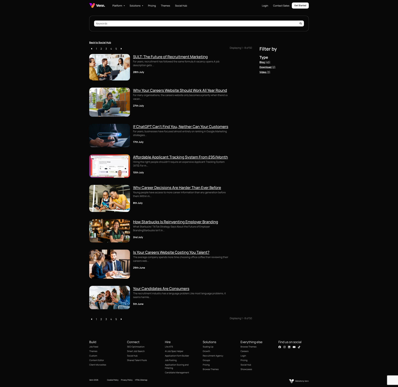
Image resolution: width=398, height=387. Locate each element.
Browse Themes (211, 369)
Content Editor (96, 360)
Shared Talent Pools (137, 360)
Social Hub (181, 5)
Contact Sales (281, 5)
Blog (264, 62)
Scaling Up (208, 346)
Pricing (152, 5)
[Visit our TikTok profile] (299, 347)
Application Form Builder (177, 355)
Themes (165, 5)
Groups (206, 360)
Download (267, 67)
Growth (206, 351)
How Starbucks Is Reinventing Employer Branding (175, 221)
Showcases (246, 369)
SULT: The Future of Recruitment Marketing (170, 56)
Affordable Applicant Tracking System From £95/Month (180, 157)
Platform (117, 5)
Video (264, 72)
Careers (244, 351)
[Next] (121, 49)
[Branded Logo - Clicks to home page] (97, 5)
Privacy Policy (127, 380)
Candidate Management (177, 372)
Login (265, 5)
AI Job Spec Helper (174, 351)
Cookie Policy (112, 380)
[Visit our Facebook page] (279, 347)
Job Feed (93, 346)
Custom (93, 355)
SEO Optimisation (135, 346)
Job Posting (171, 360)
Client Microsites (97, 364)
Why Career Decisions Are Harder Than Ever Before (177, 187)
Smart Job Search (136, 351)
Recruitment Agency (213, 355)
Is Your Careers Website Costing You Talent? (171, 252)
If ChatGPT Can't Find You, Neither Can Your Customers (180, 126)
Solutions (135, 5)
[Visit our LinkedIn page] (289, 347)
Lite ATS (169, 346)
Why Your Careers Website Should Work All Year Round (180, 90)
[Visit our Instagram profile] (284, 347)
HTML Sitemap (141, 380)
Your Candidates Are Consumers (161, 288)
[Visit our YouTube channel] (294, 347)
